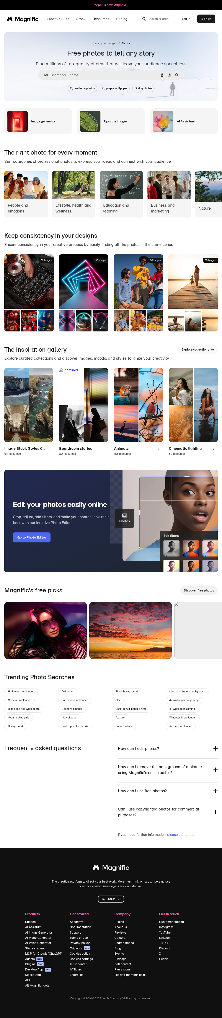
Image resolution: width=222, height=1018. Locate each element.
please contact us (181, 834)
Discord (164, 948)
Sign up (206, 19)
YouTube (165, 932)
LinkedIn (165, 938)
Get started (79, 914)
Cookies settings (81, 959)
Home (95, 43)
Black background (127, 691)
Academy (76, 922)
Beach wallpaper (72, 709)
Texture (120, 717)
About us (120, 927)
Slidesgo (120, 959)
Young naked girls (18, 717)
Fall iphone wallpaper (75, 700)
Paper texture (124, 726)
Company (122, 914)
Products (32, 914)
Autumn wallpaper (180, 726)
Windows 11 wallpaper (182, 717)
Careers (119, 938)
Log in (186, 19)
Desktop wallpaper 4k (75, 726)
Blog (117, 948)
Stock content (35, 948)
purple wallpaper (116, 88)
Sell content (122, 964)
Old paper (68, 691)
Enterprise (76, 975)
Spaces (30, 922)
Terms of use (79, 938)
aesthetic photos (84, 88)
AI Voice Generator (38, 943)
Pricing (121, 19)
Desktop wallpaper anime (131, 709)
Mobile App (33, 975)
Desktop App (37, 969)
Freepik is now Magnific (109, 5)
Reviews (120, 932)
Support (75, 932)
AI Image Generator (38, 932)
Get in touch (169, 914)
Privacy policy (80, 943)
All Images (110, 43)
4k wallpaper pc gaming (184, 700)
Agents (33, 959)
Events (119, 953)
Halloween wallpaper (21, 691)
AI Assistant (33, 927)
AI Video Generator (38, 938)
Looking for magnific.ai (129, 975)
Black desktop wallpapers (23, 709)
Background (15, 726)
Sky (118, 700)
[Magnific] (111, 868)
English (111, 899)
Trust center (78, 964)
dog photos (145, 88)
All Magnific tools (37, 985)
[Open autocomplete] (44, 75)
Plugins (34, 964)
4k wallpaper (70, 717)
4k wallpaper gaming (182, 709)
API (27, 980)
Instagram (166, 927)
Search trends (124, 943)
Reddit (163, 959)
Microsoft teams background (187, 691)
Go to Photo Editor (31, 537)
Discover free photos (199, 590)
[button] (111, 899)
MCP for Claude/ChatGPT (43, 953)
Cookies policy (80, 953)
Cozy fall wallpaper (19, 700)
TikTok (163, 943)
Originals (79, 948)
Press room (122, 969)
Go (14, 650)
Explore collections (195, 349)
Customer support (171, 922)
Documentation (80, 927)
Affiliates (76, 969)
